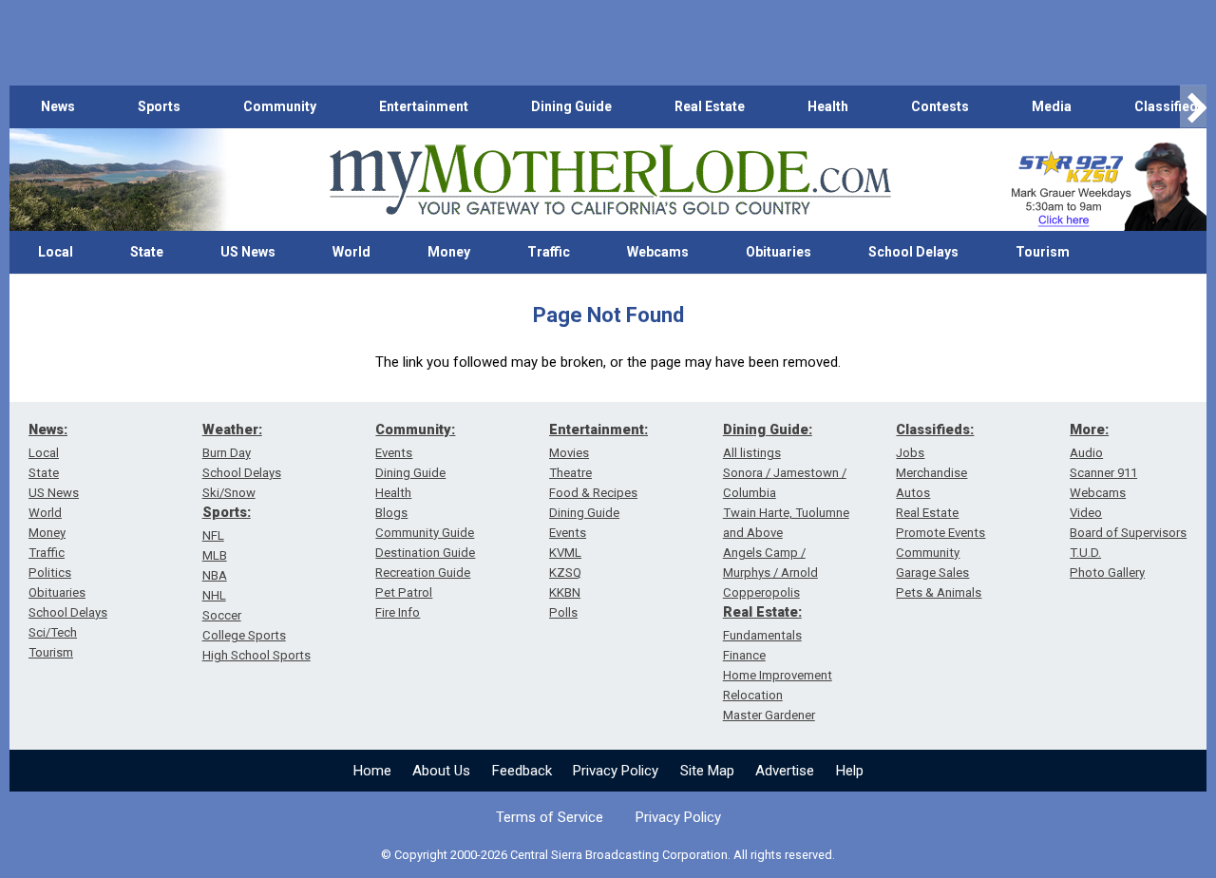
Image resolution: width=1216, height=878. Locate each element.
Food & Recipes (593, 493)
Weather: (232, 429)
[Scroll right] (1193, 107)
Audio (1086, 453)
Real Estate (709, 106)
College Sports (244, 635)
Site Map (707, 770)
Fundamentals (762, 635)
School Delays (913, 251)
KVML (565, 552)
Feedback (522, 770)
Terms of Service (549, 817)
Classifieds (1170, 106)
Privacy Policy (615, 770)
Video (1086, 513)
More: (1089, 429)
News (58, 106)
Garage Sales (932, 572)
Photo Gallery (1107, 572)
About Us (441, 770)
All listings (752, 453)
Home (372, 770)
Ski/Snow (229, 493)
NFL (213, 535)
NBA (214, 575)
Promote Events (940, 532)
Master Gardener (769, 715)
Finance (744, 655)
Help (850, 770)
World (351, 251)
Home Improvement (777, 675)
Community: (415, 429)
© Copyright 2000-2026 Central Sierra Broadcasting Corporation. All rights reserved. (608, 855)
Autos (913, 493)
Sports (159, 106)
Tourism (1043, 251)
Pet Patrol (403, 592)
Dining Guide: (767, 429)
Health (828, 106)
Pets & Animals (938, 592)
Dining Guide (571, 106)
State (146, 251)
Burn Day (226, 453)
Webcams (658, 251)
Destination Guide (425, 552)
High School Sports (256, 655)
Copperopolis (761, 592)
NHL (214, 595)
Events (393, 453)
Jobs (910, 453)
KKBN (564, 592)
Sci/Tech (52, 632)
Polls (563, 612)
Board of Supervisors (1128, 532)
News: (47, 429)
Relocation (753, 695)
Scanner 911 (1103, 473)
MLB (214, 555)
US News (248, 251)
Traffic (548, 251)
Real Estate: (762, 611)
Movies (569, 453)
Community (279, 106)
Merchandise (931, 473)
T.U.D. (1085, 552)
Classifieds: (935, 429)
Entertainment (423, 106)
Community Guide (424, 532)
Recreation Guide (422, 572)
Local (55, 251)
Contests (940, 106)
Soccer (221, 615)
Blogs (391, 513)
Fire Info (397, 612)
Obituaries (778, 251)
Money (449, 251)
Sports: (226, 512)
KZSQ (565, 572)
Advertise (784, 770)
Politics (49, 572)
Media (1052, 106)
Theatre (570, 473)
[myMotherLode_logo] (610, 180)
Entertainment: (598, 429)
